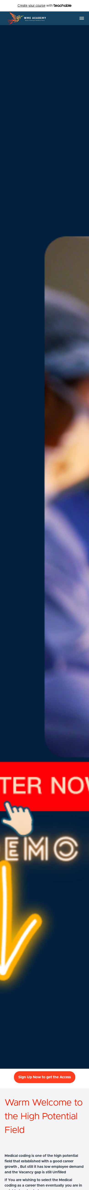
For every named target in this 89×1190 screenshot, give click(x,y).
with (36, 5)
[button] (81, 18)
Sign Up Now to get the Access (44, 1077)
